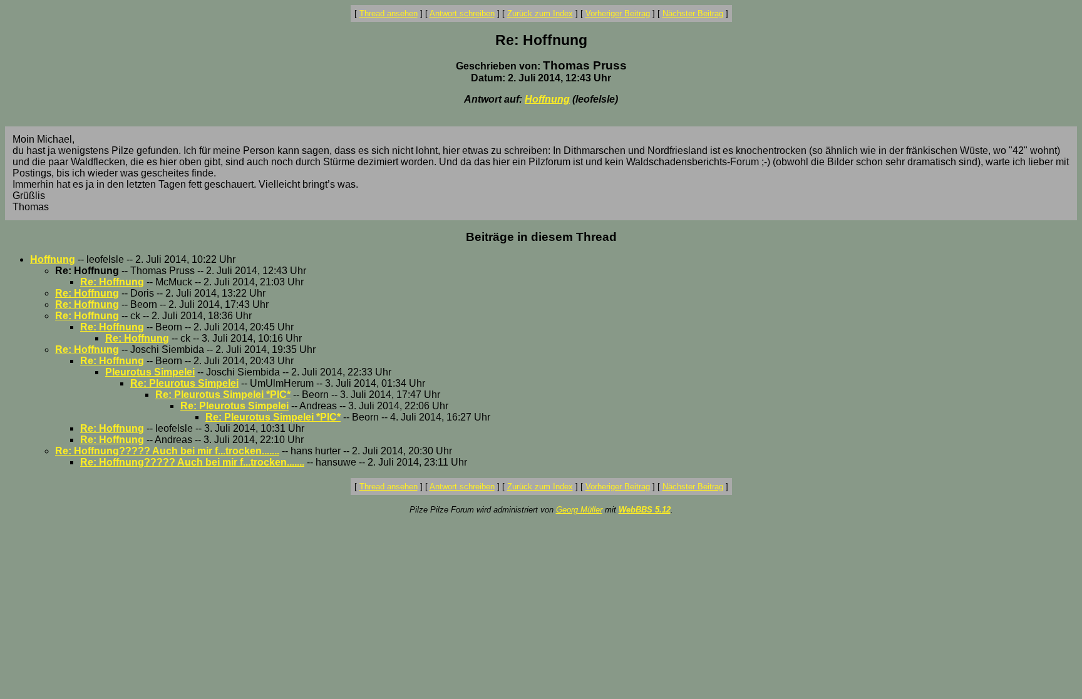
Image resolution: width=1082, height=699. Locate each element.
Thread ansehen (388, 13)
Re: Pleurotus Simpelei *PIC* (223, 394)
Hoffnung (547, 99)
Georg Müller (579, 509)
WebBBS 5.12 (645, 509)
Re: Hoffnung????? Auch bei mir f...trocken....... (167, 451)
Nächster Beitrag (692, 13)
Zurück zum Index (540, 13)
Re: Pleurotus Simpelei (184, 383)
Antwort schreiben (462, 13)
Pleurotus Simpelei (150, 372)
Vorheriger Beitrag (617, 13)
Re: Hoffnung (112, 282)
